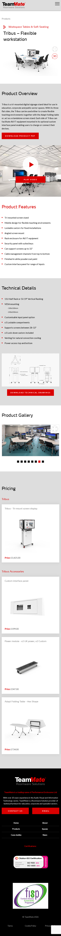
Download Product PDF (20, 136)
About (45, 823)
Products (6, 18)
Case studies (16, 835)
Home (16, 823)
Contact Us (15, 811)
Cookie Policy (30, 926)
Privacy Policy (51, 926)
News (45, 835)
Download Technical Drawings (30, 392)
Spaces (45, 829)
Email (45, 811)
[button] (57, 3)
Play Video (30, 179)
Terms (10, 926)
